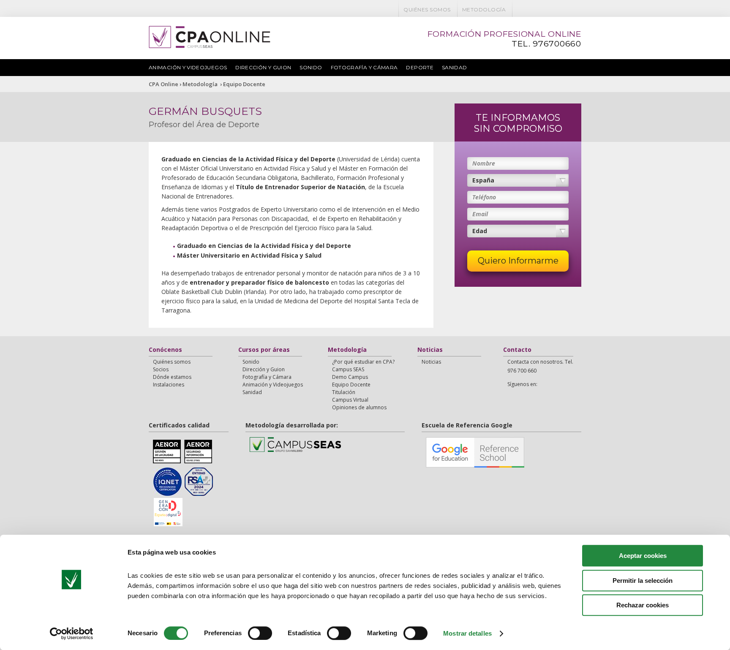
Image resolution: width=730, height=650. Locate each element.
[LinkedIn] (564, 9)
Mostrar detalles (467, 633)
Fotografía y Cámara (364, 67)
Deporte (419, 67)
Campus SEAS (348, 369)
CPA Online (163, 84)
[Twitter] (531, 9)
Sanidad (454, 67)
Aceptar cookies (643, 555)
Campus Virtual (350, 399)
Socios (161, 369)
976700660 (557, 44)
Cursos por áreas (264, 350)
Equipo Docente (244, 84)
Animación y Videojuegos (188, 67)
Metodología (484, 9)
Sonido (311, 67)
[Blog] (553, 9)
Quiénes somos (426, 9)
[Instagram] (575, 9)
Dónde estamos (172, 377)
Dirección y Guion (263, 67)
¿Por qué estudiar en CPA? (363, 361)
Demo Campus (350, 377)
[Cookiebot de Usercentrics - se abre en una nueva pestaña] (72, 633)
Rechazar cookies (642, 605)
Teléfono (484, 197)
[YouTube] (542, 9)
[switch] (260, 633)
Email (480, 214)
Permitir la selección (643, 580)
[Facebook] (520, 9)
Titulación (343, 392)
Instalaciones (168, 384)
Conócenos (165, 350)
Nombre (483, 163)
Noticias (430, 350)
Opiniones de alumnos (359, 407)
